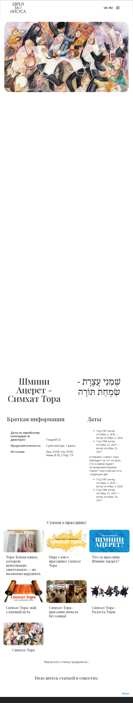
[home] (18, 8)
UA (106, 8)
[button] (118, 8)
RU (111, 8)
